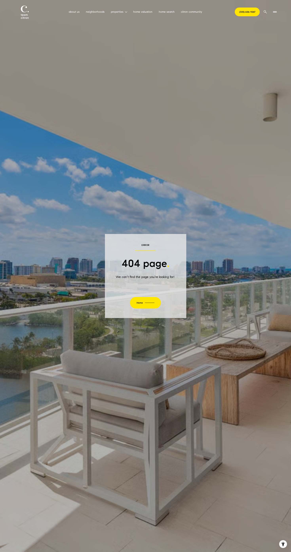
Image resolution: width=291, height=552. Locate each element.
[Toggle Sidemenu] (275, 12)
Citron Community (191, 11)
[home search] (265, 12)
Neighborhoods (95, 11)
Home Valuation (142, 11)
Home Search (167, 11)
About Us (74, 11)
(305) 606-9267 (247, 11)
